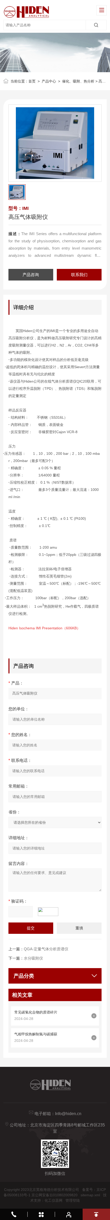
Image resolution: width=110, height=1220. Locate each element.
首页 (32, 81)
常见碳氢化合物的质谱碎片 (35, 1012)
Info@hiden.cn (68, 1113)
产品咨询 (31, 275)
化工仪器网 (53, 1200)
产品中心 (49, 81)
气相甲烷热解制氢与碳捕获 (35, 1034)
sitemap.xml (90, 1195)
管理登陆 (72, 1200)
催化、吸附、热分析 (78, 81)
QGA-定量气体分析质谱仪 (46, 949)
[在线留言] (69, 1214)
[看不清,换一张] (50, 911)
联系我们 (79, 275)
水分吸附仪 (33, 958)
